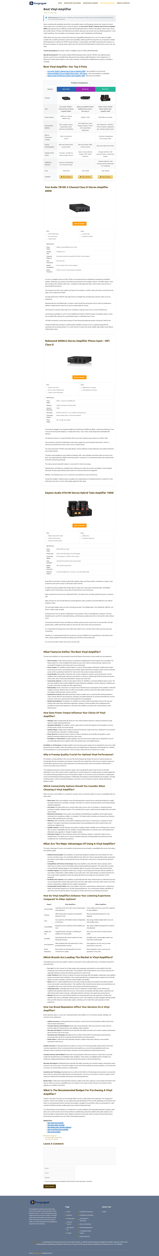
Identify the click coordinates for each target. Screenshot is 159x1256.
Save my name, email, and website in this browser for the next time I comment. (68, 1181)
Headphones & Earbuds (90, 3)
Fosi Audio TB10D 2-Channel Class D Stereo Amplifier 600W (66, 71)
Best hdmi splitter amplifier (56, 1125)
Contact (69, 1233)
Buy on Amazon (67, 176)
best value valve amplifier (51, 1139)
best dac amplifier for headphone (53, 1137)
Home (60, 3)
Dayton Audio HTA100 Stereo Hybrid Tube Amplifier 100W (66, 75)
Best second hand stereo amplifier (57, 1129)
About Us (69, 1215)
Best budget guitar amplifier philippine (59, 1127)
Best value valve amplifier (55, 1122)
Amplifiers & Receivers (107, 3)
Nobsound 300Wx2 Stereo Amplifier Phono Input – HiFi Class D (67, 73)
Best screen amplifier (54, 1131)
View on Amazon (79, 223)
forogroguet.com (36, 1242)
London (104, 1211)
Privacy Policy (71, 1218)
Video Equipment (85, 1236)
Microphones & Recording (72, 3)
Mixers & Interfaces (123, 3)
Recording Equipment (86, 1227)
